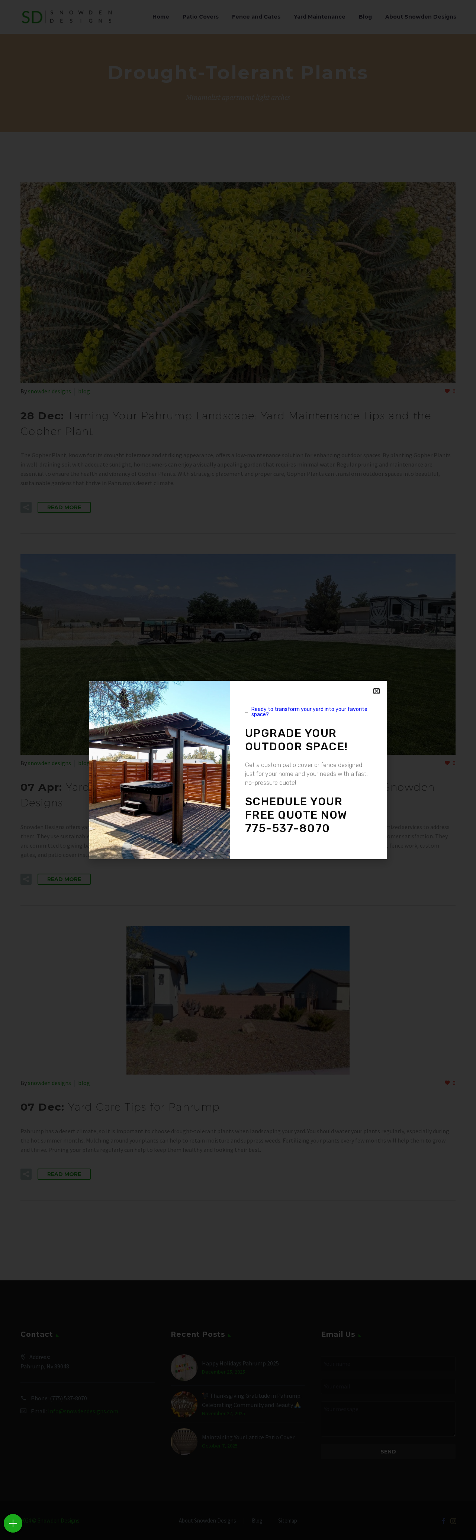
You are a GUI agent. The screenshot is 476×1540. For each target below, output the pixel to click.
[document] (238, 770)
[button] (376, 691)
